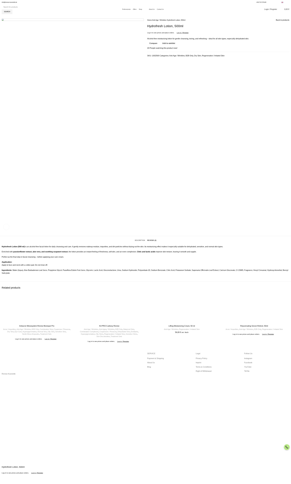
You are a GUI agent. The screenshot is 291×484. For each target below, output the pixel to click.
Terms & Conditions (204, 367)
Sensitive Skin (60, 332)
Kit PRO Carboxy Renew (109, 326)
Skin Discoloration (103, 336)
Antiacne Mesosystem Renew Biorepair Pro (36, 326)
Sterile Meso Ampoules (30, 334)
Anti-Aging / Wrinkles (106, 329)
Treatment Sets (45, 334)
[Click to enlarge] (6, 227)
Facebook (248, 363)
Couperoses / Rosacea (108, 332)
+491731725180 (261, 2)
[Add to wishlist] (11, 481)
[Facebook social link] (270, 2)
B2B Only (189, 56)
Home (149, 20)
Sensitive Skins (131, 334)
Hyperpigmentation (30, 332)
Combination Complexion (89, 332)
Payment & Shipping (155, 358)
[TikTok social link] (277, 2)
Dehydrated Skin (124, 332)
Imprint (198, 363)
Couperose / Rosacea (62, 329)
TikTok (246, 371)
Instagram (248, 358)
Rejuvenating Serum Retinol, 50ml (254, 326)
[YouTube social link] (275, 2)
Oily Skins (99, 334)
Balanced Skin (128, 329)
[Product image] (109, 308)
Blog (149, 367)
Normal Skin (42, 332)
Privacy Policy (201, 358)
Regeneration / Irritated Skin (213, 56)
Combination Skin (46, 329)
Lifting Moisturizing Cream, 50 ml (182, 326)
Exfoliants (134, 332)
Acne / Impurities (9, 329)
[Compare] (4, 481)
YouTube (247, 367)
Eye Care (18, 332)
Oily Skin (51, 332)
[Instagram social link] (272, 2)
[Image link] (36, 360)
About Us (151, 363)
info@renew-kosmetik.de (9, 2)
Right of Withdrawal (204, 371)
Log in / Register (183, 33)
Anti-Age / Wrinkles (159, 20)
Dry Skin (197, 56)
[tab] (140, 238)
